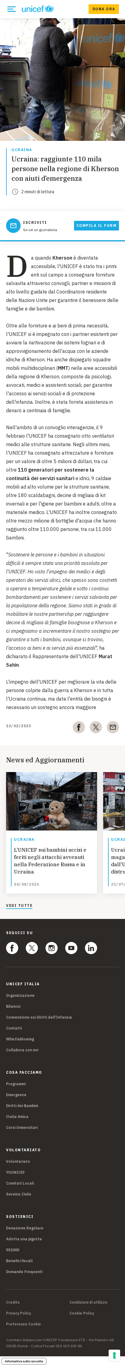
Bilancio (13, 1006)
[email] (113, 728)
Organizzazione (20, 995)
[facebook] (79, 728)
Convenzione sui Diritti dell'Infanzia (39, 1017)
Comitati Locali (20, 1183)
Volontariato (18, 1161)
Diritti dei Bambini (22, 1105)
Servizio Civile (18, 1194)
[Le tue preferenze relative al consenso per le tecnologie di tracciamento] (114, 1355)
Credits (13, 1302)
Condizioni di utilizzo (88, 1302)
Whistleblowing (20, 1039)
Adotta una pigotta (24, 1239)
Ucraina (22, 150)
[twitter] (96, 728)
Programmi (15, 1084)
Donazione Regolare (24, 1228)
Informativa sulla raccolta (24, 1361)
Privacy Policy (18, 1313)
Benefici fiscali (19, 1260)
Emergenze (16, 1094)
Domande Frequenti (24, 1271)
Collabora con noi (22, 1050)
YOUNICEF (15, 1172)
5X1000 (12, 1250)
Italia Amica (17, 1116)
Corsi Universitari (22, 1127)
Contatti (14, 1028)
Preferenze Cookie (23, 1324)
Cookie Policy (81, 1313)
